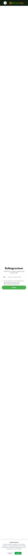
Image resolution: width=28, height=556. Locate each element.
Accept (18, 553)
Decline (10, 553)
